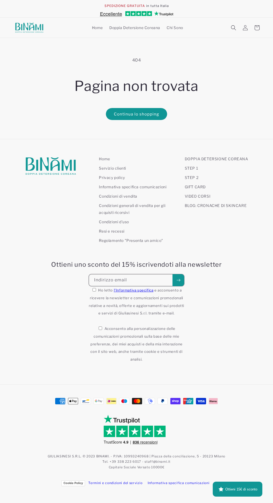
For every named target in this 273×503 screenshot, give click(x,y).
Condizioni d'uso (114, 221)
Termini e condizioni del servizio (115, 483)
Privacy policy (112, 177)
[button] (233, 28)
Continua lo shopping (136, 114)
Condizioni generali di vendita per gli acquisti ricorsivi (132, 208)
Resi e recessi (111, 231)
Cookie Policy (73, 483)
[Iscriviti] (178, 280)
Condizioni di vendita (118, 196)
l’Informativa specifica (134, 290)
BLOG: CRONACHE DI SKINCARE (216, 205)
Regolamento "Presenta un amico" (131, 240)
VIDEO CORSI (198, 196)
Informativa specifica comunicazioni (132, 187)
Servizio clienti (112, 168)
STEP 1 (191, 168)
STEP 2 (192, 177)
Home (104, 159)
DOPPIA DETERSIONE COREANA (216, 159)
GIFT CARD (195, 187)
